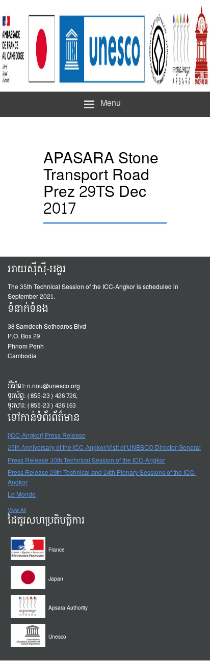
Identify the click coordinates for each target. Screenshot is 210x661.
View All (17, 510)
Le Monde (22, 495)
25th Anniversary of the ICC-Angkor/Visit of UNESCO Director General (104, 448)
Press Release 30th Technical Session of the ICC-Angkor (86, 461)
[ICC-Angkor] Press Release (47, 436)
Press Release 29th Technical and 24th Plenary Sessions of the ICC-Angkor (102, 478)
